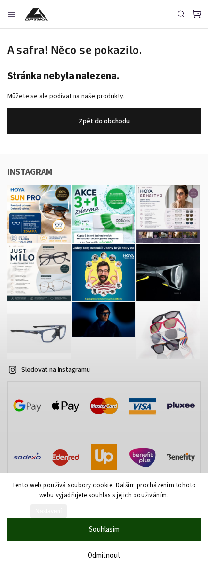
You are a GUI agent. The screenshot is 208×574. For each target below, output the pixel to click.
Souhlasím (104, 529)
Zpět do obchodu (104, 121)
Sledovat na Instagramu (55, 370)
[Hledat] (181, 13)
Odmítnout (104, 555)
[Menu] (11, 14)
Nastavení (48, 511)
